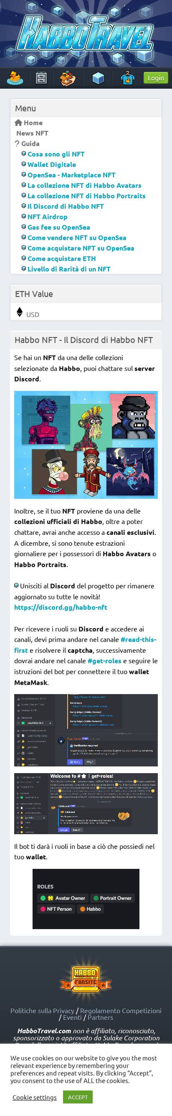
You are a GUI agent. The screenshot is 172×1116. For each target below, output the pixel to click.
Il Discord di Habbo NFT (65, 206)
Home (32, 122)
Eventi (72, 1017)
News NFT (31, 132)
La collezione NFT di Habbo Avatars (84, 185)
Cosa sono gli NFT (55, 153)
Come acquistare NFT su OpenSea (80, 247)
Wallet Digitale (51, 164)
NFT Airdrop (47, 216)
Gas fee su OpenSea (58, 226)
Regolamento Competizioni (121, 1010)
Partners (100, 1017)
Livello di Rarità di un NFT (68, 268)
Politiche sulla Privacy (42, 1010)
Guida (30, 143)
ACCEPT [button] (78, 1097)
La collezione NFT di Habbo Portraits (86, 195)
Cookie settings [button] (35, 1097)
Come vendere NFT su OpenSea (76, 237)
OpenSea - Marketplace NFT (71, 174)
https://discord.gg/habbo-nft (60, 607)
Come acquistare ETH (61, 258)
